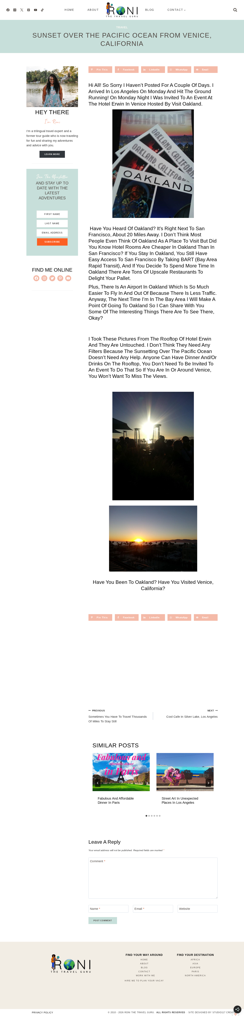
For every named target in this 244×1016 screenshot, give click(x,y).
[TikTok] (42, 10)
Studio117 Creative (225, 1012)
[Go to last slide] (97, 783)
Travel (122, 27)
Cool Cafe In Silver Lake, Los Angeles (192, 713)
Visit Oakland (186, 104)
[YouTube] (36, 10)
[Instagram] (15, 10)
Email (139, 908)
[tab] (146, 816)
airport (134, 287)
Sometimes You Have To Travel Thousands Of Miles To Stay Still (117, 716)
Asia (195, 963)
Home (69, 9)
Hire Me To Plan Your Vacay (144, 981)
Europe (195, 967)
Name (95, 908)
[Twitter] (22, 10)
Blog (149, 9)
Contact (144, 971)
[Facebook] (8, 10)
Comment (97, 861)
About (93, 9)
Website (184, 908)
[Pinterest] (29, 10)
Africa (195, 959)
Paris (195, 971)
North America (195, 975)
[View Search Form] (235, 10)
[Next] (208, 783)
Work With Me (145, 975)
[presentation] (121, 772)
